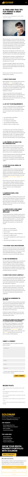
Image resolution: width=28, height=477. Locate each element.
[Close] (26, 457)
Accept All (14, 467)
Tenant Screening (7, 440)
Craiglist (14, 176)
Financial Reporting (7, 438)
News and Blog (6, 428)
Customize (14, 470)
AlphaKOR (9, 419)
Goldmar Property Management (10, 16)
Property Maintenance (8, 441)
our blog (6, 332)
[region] (14, 466)
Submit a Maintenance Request (10, 426)
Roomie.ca (10, 176)
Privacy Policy (15, 419)
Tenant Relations (7, 436)
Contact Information (8, 430)
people (10, 83)
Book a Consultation (9, 454)
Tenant (4, 17)
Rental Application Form (9, 425)
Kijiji (17, 176)
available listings (14, 329)
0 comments (9, 17)
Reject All (14, 474)
